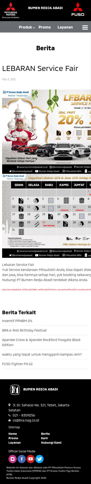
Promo (45, 27)
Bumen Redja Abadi (45, 8)
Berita (45, 433)
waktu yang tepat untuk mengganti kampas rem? (42, 354)
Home (12, 433)
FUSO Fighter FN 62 (17, 364)
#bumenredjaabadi (11, 289)
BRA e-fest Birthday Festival (24, 330)
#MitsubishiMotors (47, 289)
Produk (25, 27)
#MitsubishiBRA (29, 289)
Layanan (65, 27)
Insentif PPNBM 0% (17, 321)
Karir (44, 438)
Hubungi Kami (51, 442)
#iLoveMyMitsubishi (67, 289)
